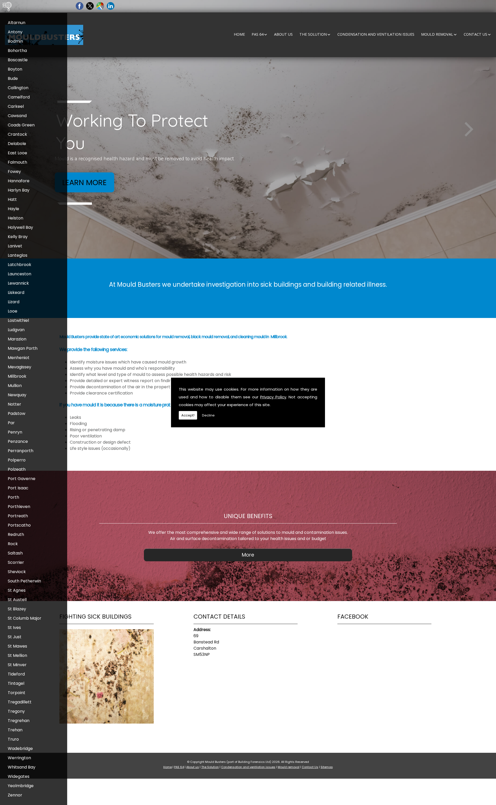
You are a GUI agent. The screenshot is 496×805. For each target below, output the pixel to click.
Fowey (14, 171)
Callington (18, 88)
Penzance (18, 441)
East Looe (17, 153)
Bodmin (15, 41)
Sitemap (327, 767)
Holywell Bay (20, 227)
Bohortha (17, 51)
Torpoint (16, 693)
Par (11, 423)
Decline (208, 415)
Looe (12, 311)
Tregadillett (20, 702)
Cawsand (17, 116)
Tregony (16, 711)
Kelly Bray (18, 237)
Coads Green (21, 125)
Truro (13, 739)
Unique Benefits (248, 516)
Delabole (17, 144)
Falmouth (17, 162)
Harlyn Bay (18, 190)
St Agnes (17, 590)
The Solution (313, 34)
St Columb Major (24, 618)
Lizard (13, 302)
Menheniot (18, 358)
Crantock (17, 134)
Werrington (19, 758)
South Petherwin (24, 581)
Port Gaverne (21, 479)
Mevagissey (19, 367)
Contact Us (475, 34)
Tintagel (16, 683)
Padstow (16, 413)
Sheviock (17, 572)
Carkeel (16, 106)
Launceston (19, 274)
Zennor (15, 795)
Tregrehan (18, 721)
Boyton (15, 69)
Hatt (12, 199)
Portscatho (19, 525)
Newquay (17, 395)
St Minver (17, 665)
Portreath (18, 516)
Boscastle (18, 60)
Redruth (16, 534)
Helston (15, 218)
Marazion (17, 339)
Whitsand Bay (21, 767)
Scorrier (16, 562)
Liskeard (16, 292)
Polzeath (17, 469)
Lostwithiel (18, 320)
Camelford (19, 97)
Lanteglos (17, 255)
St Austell (17, 600)
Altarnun (16, 23)
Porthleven (19, 507)
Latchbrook (19, 265)
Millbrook (17, 376)
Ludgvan (16, 330)
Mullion (15, 386)
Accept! (188, 415)
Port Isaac (18, 488)
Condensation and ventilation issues (375, 34)
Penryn (15, 432)
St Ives (14, 628)
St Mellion (17, 655)
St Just (14, 637)
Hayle (13, 209)
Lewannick (18, 283)
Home (239, 34)
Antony (15, 32)
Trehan (15, 730)
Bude (13, 78)
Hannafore (18, 181)
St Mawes (17, 646)
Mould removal (437, 34)
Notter (14, 404)
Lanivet (15, 246)
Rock (13, 544)
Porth (13, 497)
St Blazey (17, 609)
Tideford (16, 674)
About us (283, 34)
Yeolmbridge (21, 786)
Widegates (18, 776)
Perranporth (20, 451)
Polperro (17, 460)
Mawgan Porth (22, 348)
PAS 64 (258, 34)
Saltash (15, 553)
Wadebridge (20, 748)
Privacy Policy (273, 397)
